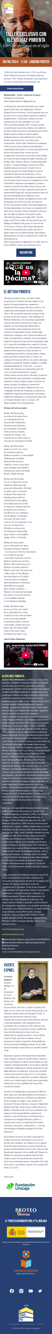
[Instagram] (21, 1291)
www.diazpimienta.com (13, 929)
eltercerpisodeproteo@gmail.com (20, 241)
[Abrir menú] (47, 2)
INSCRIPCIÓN (26, 253)
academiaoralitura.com (13, 934)
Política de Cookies (14, 1324)
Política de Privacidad (28, 1324)
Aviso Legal (40, 1324)
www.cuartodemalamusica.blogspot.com (21, 951)
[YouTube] (31, 1291)
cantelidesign (35, 1328)
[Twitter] (40, 1291)
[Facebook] (12, 1291)
